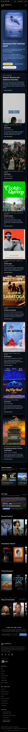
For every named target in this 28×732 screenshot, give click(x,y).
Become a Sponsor (5, 691)
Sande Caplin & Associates (22, 728)
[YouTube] (12, 654)
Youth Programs (4, 700)
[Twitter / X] (9, 654)
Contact (8, 730)
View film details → (8, 136)
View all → (24, 494)
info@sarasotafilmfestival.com (9, 715)
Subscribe (23, 634)
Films (2, 668)
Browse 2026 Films (19, 64)
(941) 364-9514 (6, 717)
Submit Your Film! (8, 64)
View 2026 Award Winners (9, 67)
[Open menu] (25, 5)
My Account (20, 1)
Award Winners (4, 680)
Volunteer (3, 689)
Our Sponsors (4, 705)
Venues (2, 673)
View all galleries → (23, 599)
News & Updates (4, 682)
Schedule (3, 671)
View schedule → (23, 468)
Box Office (3, 678)
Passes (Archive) (4, 675)
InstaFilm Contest (4, 703)
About (5, 730)
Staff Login (22, 730)
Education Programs (5, 698)
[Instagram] (5, 654)
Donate (2, 696)
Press (12, 730)
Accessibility (16, 730)
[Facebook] (2, 654)
